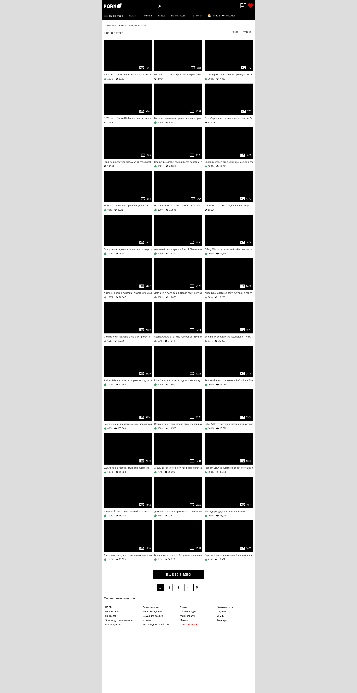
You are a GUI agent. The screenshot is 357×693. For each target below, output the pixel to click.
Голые (183, 607)
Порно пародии (188, 611)
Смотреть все (187, 624)
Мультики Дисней (152, 611)
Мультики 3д (112, 611)
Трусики (221, 611)
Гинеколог (110, 616)
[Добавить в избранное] (250, 5)
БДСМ (108, 607)
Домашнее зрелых (153, 616)
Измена (147, 620)
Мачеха (184, 620)
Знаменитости (225, 607)
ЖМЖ (220, 616)
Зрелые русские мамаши (119, 620)
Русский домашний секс (156, 624)
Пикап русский (113, 624)
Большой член (151, 607)
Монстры (222, 620)
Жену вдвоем (187, 616)
